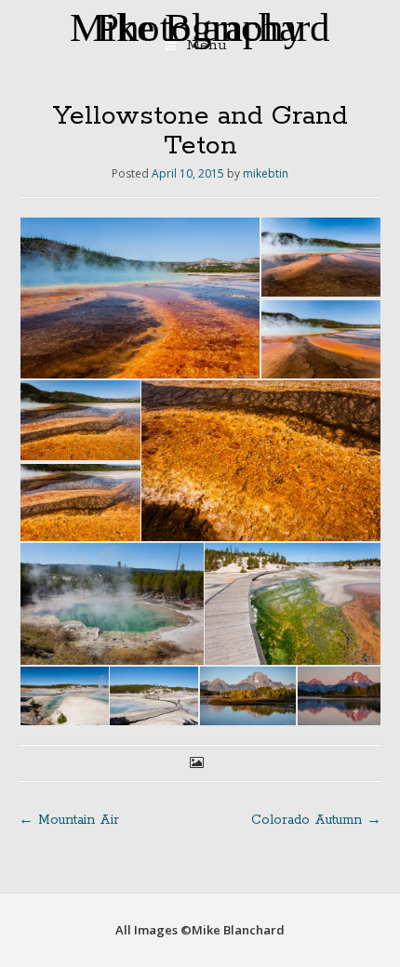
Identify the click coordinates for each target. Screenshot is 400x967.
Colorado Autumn (316, 820)
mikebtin (265, 173)
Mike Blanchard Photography (200, 27)
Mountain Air (69, 820)
